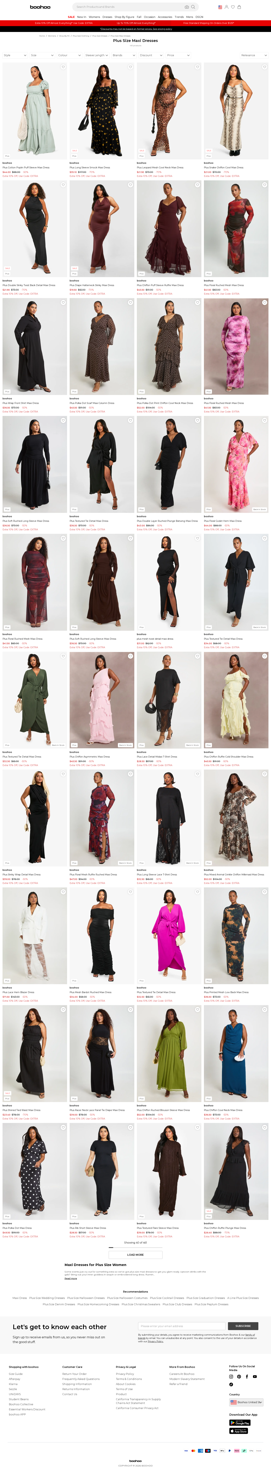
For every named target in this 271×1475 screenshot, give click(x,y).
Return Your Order (74, 1373)
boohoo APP (17, 1414)
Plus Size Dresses (99, 36)
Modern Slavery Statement (187, 1379)
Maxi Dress (19, 1298)
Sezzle (13, 1389)
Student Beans (18, 1399)
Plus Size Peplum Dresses (211, 1304)
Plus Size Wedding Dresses (47, 1298)
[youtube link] (255, 1376)
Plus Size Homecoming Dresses (98, 1304)
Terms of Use (124, 1389)
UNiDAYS (15, 1394)
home (42, 36)
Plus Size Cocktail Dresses (167, 1298)
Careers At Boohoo (181, 1373)
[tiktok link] (231, 1384)
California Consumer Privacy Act (137, 1408)
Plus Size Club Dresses (177, 1304)
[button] (220, 7)
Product (121, 1394)
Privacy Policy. (156, 1341)
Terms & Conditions (129, 1379)
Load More (135, 1255)
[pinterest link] (239, 1376)
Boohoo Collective (21, 1404)
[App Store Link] (240, 1426)
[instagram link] (231, 1376)
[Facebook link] (247, 1376)
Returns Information (76, 1389)
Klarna (13, 1384)
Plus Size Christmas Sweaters (141, 1304)
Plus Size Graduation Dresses (206, 1298)
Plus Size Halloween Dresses (86, 1298)
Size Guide (16, 1373)
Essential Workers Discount (27, 1409)
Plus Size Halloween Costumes (127, 1298)
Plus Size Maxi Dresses (120, 36)
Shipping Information (77, 1384)
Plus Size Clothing (81, 36)
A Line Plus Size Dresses (243, 1298)
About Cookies (125, 1384)
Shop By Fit (64, 36)
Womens (52, 36)
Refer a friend (178, 1384)
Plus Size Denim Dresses (59, 1304)
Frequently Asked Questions (81, 1379)
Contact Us (69, 1394)
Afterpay (14, 1379)
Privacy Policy (125, 1373)
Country (234, 1394)
